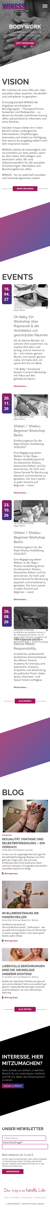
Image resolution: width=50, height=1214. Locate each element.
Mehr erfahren (25, 188)
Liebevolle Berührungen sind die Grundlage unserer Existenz (23, 970)
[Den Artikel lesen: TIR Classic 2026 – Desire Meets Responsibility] (31, 617)
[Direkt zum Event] (47, 307)
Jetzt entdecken (25, 43)
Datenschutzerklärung (12, 1166)
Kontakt (15, 1197)
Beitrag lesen (11, 873)
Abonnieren (12, 1171)
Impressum (27, 1197)
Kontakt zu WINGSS (13, 1086)
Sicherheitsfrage (12, 1142)
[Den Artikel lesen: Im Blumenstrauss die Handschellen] (25, 894)
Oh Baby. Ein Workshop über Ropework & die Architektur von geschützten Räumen (31, 326)
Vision (6, 1197)
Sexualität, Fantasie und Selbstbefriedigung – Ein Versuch (23, 843)
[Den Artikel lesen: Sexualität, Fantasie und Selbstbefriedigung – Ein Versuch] (25, 815)
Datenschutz (40, 1197)
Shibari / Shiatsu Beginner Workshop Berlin (29, 430)
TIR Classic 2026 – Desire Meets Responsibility (28, 643)
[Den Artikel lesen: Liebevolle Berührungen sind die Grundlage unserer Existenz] (25, 954)
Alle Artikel (25, 1009)
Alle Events (25, 701)
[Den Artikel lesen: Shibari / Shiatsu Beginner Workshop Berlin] (31, 404)
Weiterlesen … (21, 386)
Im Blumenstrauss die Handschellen (20, 915)
